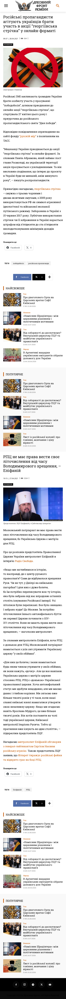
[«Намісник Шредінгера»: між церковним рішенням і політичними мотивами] (12, 318)
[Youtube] (50, 984)
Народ (26, 349)
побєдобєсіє (18, 263)
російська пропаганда (38, 263)
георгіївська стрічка (47, 188)
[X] (41, 984)
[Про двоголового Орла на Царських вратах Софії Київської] (12, 300)
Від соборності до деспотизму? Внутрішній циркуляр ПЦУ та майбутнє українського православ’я (42, 337)
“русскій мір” (27, 136)
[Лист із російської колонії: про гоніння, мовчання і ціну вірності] (12, 439)
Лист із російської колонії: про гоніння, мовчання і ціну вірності (41, 439)
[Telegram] (33, 984)
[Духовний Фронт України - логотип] (33, 6)
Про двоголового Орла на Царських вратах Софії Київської (38, 300)
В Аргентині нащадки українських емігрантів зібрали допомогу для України (43, 355)
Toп (24, 294)
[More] (49, 277)
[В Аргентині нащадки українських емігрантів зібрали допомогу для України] (12, 355)
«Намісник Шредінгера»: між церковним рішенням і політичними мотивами (40, 318)
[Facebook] (16, 984)
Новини (8, 44)
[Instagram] (24, 984)
